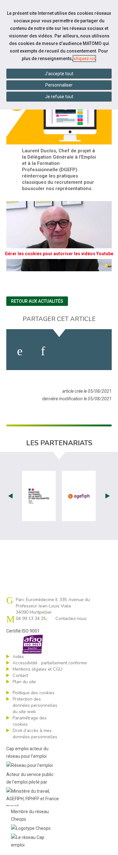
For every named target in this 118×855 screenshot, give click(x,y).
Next (107, 496)
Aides (18, 657)
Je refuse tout (59, 96)
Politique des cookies (33, 693)
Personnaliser (59, 84)
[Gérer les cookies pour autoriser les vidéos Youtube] (59, 267)
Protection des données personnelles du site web (35, 705)
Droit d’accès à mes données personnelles (35, 734)
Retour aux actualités (37, 301)
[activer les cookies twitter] (68, 351)
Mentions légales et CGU (37, 669)
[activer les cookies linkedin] (43, 351)
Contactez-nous (71, 619)
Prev (10, 496)
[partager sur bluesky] (96, 351)
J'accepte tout (59, 73)
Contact (20, 675)
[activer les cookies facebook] (20, 351)
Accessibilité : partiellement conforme (50, 663)
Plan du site (24, 682)
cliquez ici (84, 58)
